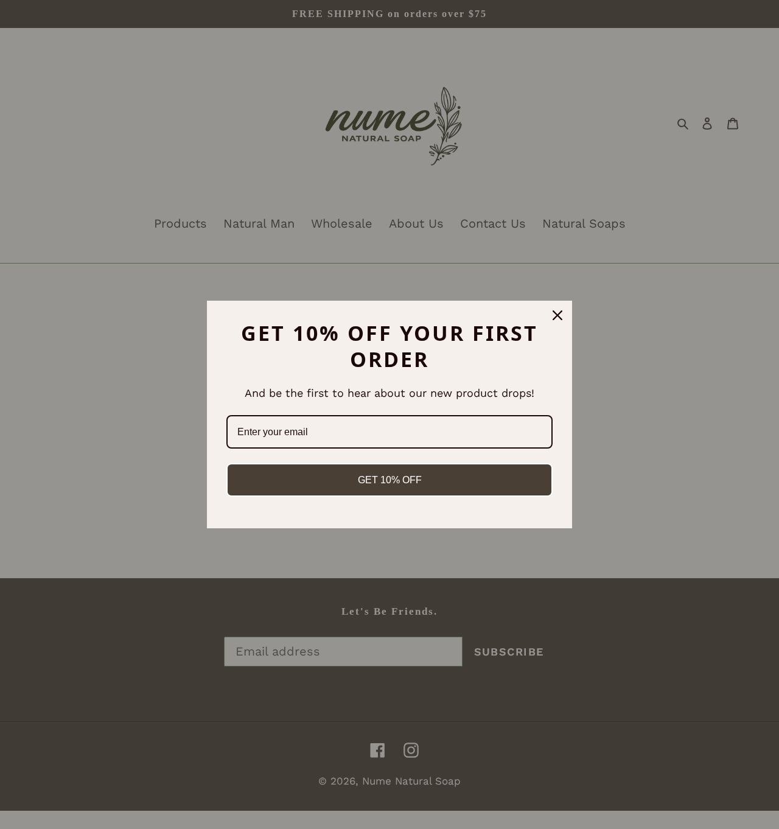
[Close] (557, 315)
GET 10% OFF (390, 480)
